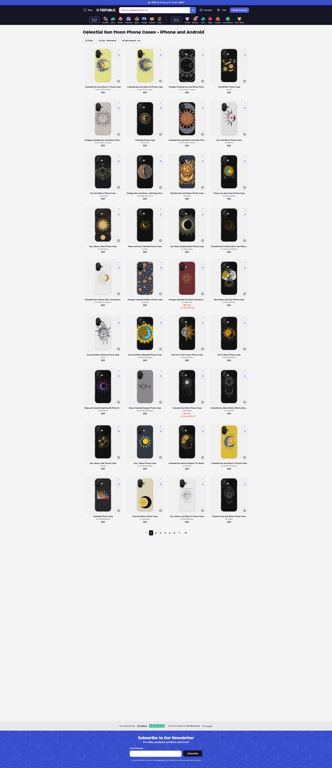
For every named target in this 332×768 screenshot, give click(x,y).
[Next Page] (186, 532)
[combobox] (154, 10)
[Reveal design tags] (118, 81)
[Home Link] (106, 10)
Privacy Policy (160, 760)
